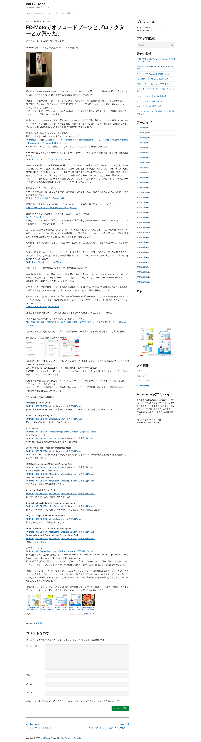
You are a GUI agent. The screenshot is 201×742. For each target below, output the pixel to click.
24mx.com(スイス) (35, 143)
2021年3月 (141, 257)
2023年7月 (141, 177)
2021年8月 (141, 242)
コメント (31, 646)
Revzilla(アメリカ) (73, 140)
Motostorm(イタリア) (93, 140)
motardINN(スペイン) (55, 143)
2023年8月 (141, 173)
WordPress (65, 738)
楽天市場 (70, 406)
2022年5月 (141, 202)
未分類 (39, 623)
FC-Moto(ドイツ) (34, 140)
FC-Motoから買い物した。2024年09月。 (154, 79)
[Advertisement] (156, 309)
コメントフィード (144, 381)
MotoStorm (55, 431)
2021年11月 (142, 227)
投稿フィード (142, 376)
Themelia (77, 738)
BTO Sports (40, 551)
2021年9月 (141, 237)
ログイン (140, 371)
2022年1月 (141, 217)
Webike (52, 406)
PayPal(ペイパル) (34, 217)
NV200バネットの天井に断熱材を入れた (153, 96)
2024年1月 (141, 158)
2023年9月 (141, 168)
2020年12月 (142, 272)
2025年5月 (141, 128)
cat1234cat (45, 738)
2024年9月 (141, 143)
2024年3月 (141, 153)
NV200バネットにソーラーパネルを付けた (154, 84)
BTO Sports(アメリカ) (53, 140)
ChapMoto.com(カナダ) (116, 140)
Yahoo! (79, 406)
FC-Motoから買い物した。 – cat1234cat (45, 262)
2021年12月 (142, 222)
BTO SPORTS (41, 406)
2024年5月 (141, 148)
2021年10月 (142, 232)
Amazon (61, 406)
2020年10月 (142, 282)
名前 (28, 675)
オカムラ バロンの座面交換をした (151, 106)
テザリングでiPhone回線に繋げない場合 (154, 74)
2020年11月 (142, 277)
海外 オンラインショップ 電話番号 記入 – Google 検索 (51, 207)
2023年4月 (141, 187)
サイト (29, 692)
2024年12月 (142, 133)
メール (29, 684)
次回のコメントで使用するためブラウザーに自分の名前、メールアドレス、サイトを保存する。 (71, 701)
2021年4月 (141, 252)
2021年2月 (141, 262)
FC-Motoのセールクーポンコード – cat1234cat (48, 159)
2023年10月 (142, 163)
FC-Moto (30, 406)
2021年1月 (141, 267)
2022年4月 (141, 207)
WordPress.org (143, 386)
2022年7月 (141, 197)
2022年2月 (141, 212)
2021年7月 (141, 247)
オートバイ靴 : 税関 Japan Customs (42, 306)
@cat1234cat (144, 27)
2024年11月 (142, 138)
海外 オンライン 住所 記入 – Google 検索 (45, 198)
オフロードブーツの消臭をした (150, 101)
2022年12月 (142, 192)
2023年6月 (141, 182)
